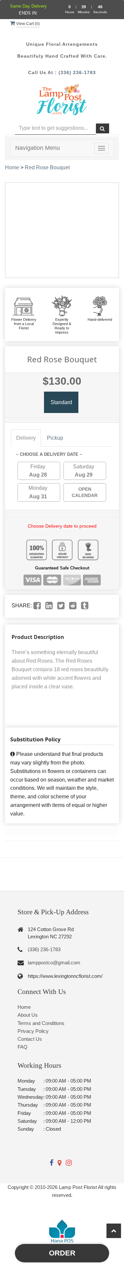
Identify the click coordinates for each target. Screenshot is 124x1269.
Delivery (26, 438)
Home (12, 167)
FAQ (22, 1047)
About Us (28, 1015)
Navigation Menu (37, 148)
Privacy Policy (33, 1031)
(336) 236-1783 (77, 72)
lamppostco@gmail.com (54, 962)
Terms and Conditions (41, 1023)
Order (62, 1253)
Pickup (55, 438)
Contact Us (30, 1039)
